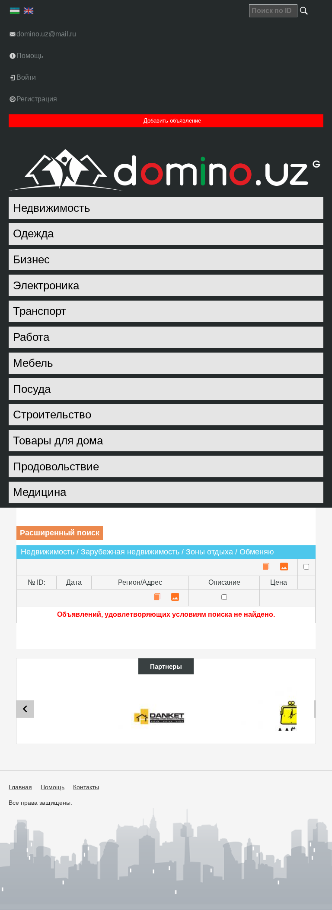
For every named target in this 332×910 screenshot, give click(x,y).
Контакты (86, 787)
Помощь (52, 787)
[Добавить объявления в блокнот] (266, 567)
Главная (20, 787)
